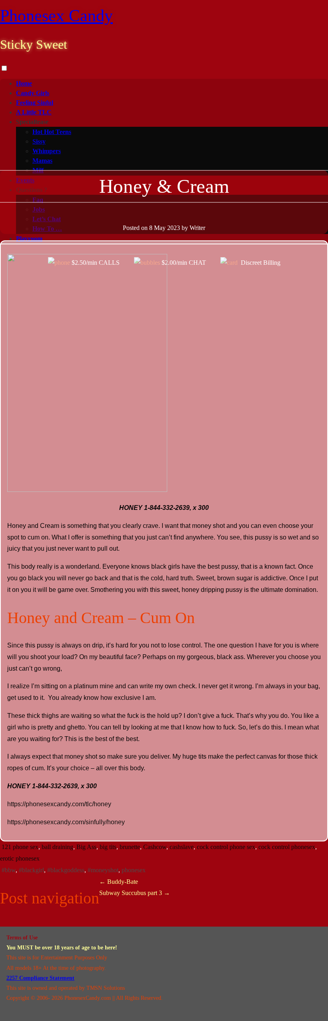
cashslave (182, 846)
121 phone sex (20, 846)
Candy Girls (32, 93)
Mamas (42, 160)
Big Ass (86, 846)
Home (24, 83)
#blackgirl (31, 870)
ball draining (57, 846)
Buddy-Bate (118, 881)
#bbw (9, 870)
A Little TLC (34, 112)
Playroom (29, 238)
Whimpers (46, 151)
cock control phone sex (226, 846)
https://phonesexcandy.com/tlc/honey (59, 804)
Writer (197, 227)
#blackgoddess (65, 870)
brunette (130, 846)
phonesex (134, 870)
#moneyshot (103, 870)
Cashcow (154, 846)
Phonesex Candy (56, 15)
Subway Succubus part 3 (134, 892)
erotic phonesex (20, 858)
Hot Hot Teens (51, 131)
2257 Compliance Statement (40, 978)
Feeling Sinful (34, 102)
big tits (108, 846)
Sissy (39, 141)
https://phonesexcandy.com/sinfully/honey (66, 822)
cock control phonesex (286, 846)
